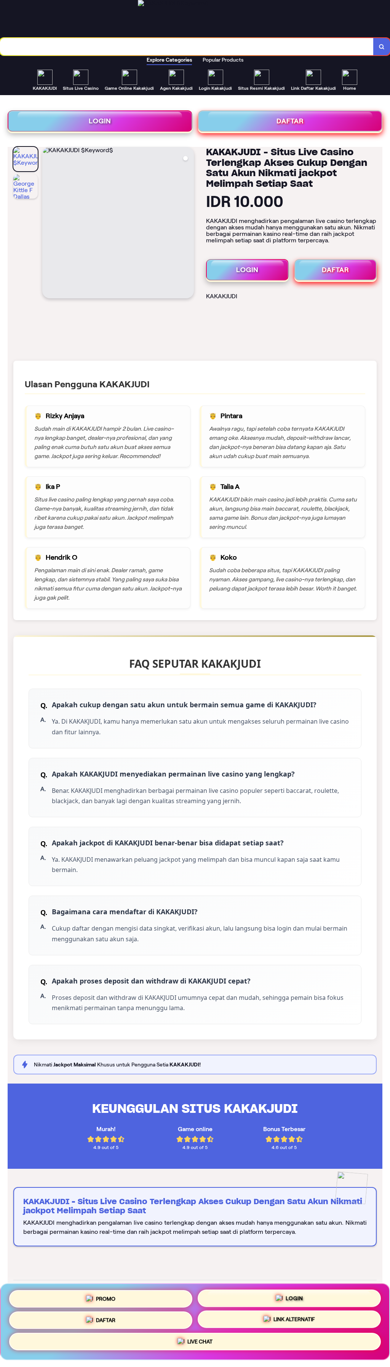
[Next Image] (188, 224)
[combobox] (187, 46)
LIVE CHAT (200, 1345)
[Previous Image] (48, 224)
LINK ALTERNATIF (294, 1321)
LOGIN (100, 121)
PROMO (105, 1296)
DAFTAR (290, 121)
